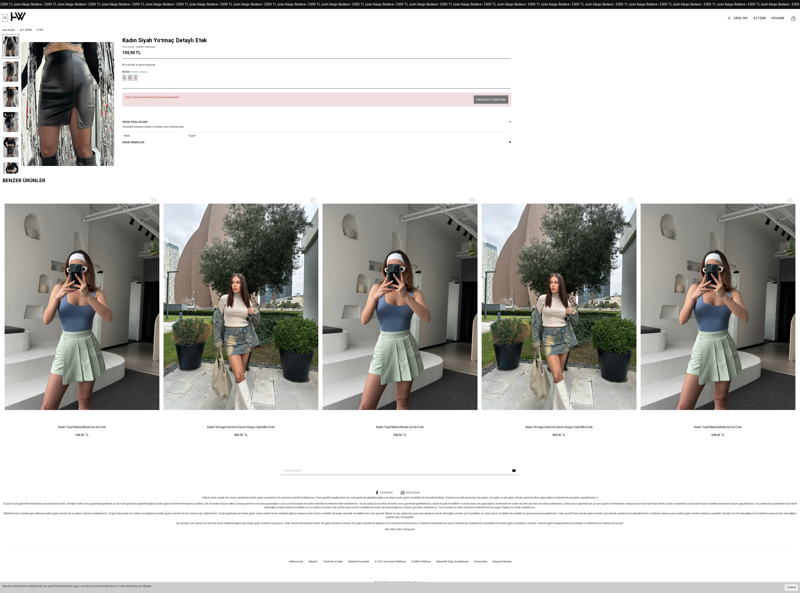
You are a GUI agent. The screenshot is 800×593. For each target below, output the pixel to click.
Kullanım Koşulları (358, 561)
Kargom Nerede (501, 561)
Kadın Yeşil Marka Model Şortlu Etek (82, 427)
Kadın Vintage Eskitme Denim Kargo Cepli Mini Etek (241, 427)
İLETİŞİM (759, 18)
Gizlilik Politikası (421, 561)
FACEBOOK (386, 492)
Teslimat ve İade (332, 561)
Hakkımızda (296, 561)
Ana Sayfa (8, 29)
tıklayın (147, 586)
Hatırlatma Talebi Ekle (491, 99)
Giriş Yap (741, 18)
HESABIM (777, 18)
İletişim (313, 561)
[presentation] (23, 94)
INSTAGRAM (413, 492)
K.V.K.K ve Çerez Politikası (390, 561)
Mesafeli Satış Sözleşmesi (452, 561)
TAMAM (791, 587)
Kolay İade (480, 561)
